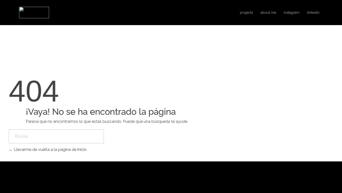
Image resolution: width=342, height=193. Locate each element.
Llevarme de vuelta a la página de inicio (50, 149)
